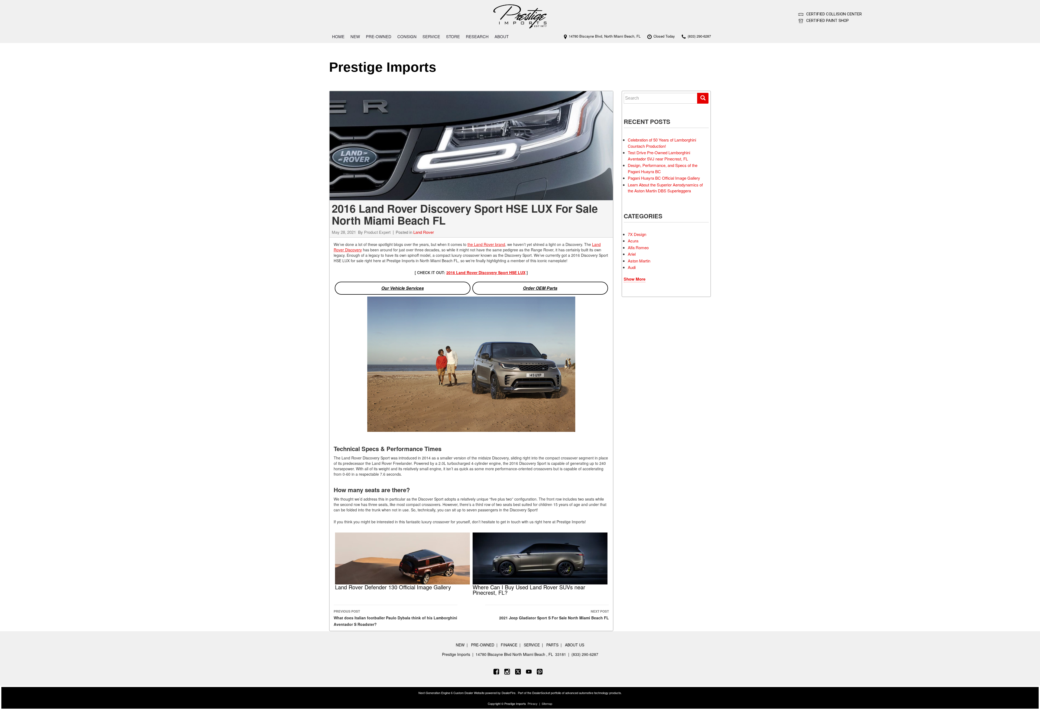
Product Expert (377, 232)
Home (338, 36)
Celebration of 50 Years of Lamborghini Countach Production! (662, 143)
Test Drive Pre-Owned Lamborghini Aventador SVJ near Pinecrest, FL (659, 156)
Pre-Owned (378, 36)
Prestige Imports (382, 67)
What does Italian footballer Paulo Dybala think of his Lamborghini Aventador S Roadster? (395, 618)
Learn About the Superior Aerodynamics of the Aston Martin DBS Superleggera (665, 188)
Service (431, 36)
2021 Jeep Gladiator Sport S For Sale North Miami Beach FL (554, 614)
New (355, 36)
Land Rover (423, 232)
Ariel (632, 254)
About (502, 36)
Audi (632, 267)
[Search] (702, 98)
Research (477, 36)
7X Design (637, 234)
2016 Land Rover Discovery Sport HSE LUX (485, 272)
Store (453, 36)
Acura (633, 241)
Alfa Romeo (638, 247)
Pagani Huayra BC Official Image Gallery (664, 178)
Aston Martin (639, 261)
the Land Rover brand (486, 244)
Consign (407, 36)
